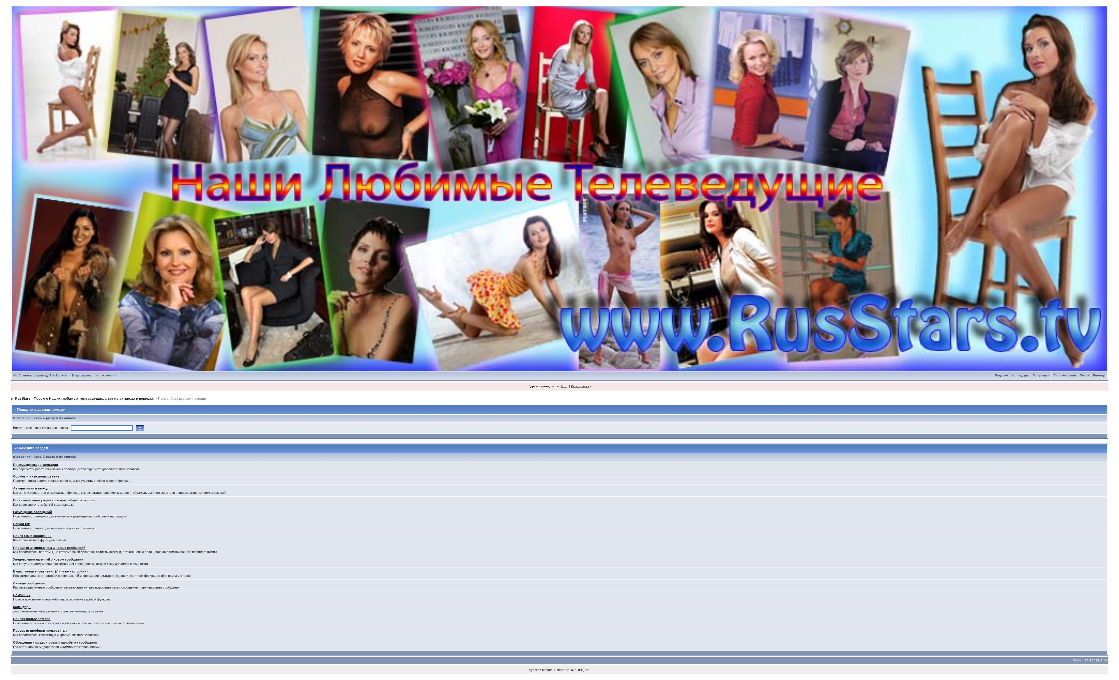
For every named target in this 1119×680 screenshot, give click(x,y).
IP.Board (559, 670)
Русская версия (541, 670)
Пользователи (1064, 375)
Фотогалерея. (106, 375)
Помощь (1099, 375)
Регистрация (580, 386)
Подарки (1001, 375)
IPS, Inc (583, 670)
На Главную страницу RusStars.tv (40, 375)
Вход (564, 386)
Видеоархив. (82, 375)
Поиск (1084, 375)
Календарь (1020, 375)
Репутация (1041, 375)
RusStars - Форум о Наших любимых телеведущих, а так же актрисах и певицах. (84, 399)
